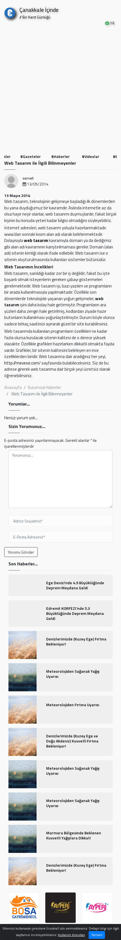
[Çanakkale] (9, 12)
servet (28, 178)
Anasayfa (13, 387)
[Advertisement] (60, 89)
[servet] (11, 181)
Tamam (96, 934)
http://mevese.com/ (22, 363)
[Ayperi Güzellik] (60, 907)
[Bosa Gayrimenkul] (23, 907)
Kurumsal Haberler (44, 387)
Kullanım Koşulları (71, 934)
